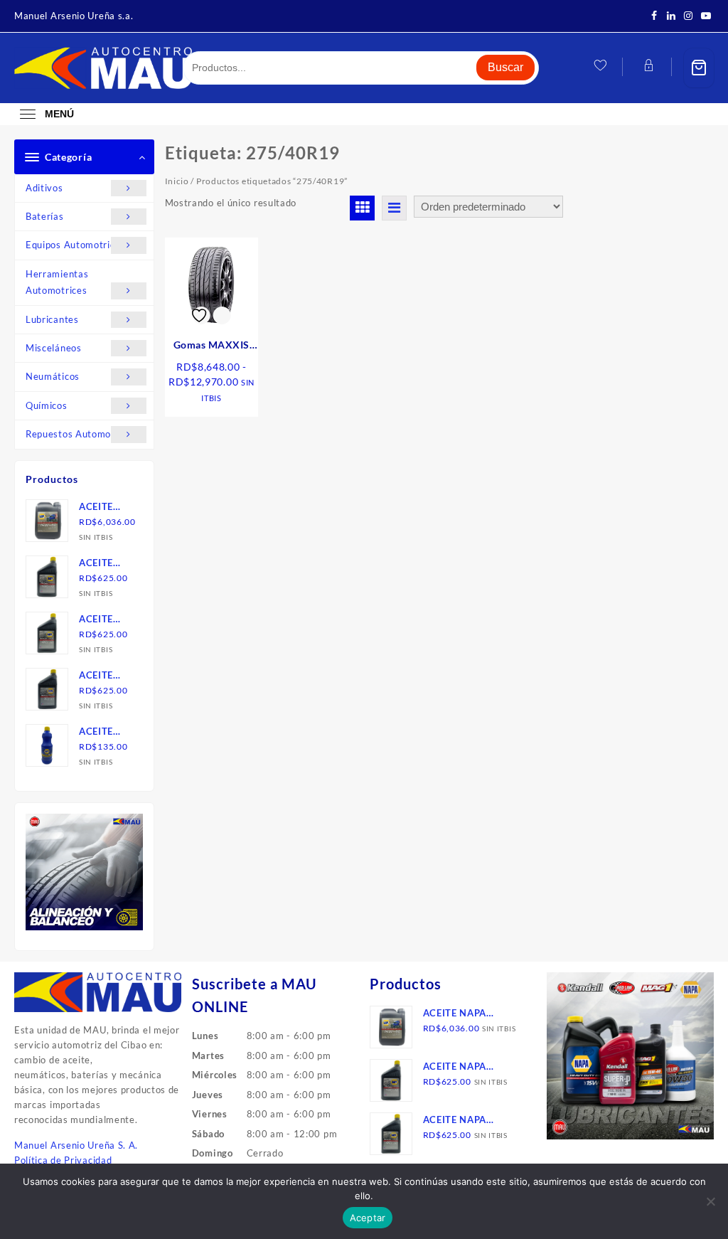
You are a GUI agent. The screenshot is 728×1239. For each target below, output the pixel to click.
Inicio (177, 181)
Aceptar (368, 1217)
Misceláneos (54, 347)
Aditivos (44, 187)
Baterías (45, 216)
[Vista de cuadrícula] (362, 208)
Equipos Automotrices (75, 244)
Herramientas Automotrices (57, 282)
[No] (710, 1201)
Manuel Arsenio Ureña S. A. (76, 1145)
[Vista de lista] (394, 208)
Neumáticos (53, 376)
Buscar (505, 67)
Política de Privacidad (63, 1160)
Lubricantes (52, 319)
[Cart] (698, 68)
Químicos (47, 405)
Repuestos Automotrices (81, 434)
